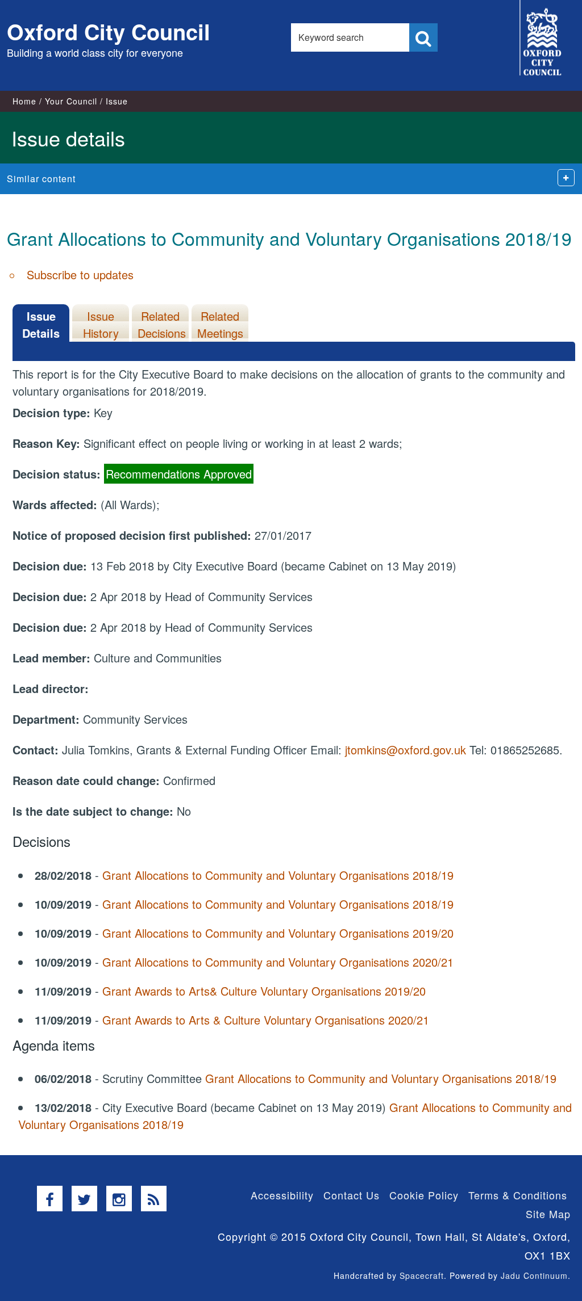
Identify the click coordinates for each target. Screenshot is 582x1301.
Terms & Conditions (517, 1194)
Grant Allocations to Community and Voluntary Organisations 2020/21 (278, 962)
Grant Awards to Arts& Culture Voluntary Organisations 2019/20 (264, 991)
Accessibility (282, 1194)
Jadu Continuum (534, 1275)
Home (24, 101)
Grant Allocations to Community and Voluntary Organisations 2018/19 (278, 875)
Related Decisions (162, 324)
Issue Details (41, 324)
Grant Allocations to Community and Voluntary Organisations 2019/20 (278, 933)
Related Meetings (220, 324)
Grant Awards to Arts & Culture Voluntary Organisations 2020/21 (265, 1020)
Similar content (41, 178)
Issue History (101, 324)
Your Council (71, 101)
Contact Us (351, 1194)
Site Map (548, 1213)
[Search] (423, 37)
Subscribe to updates (80, 274)
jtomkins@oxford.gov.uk (405, 749)
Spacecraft (422, 1275)
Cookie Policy (424, 1194)
